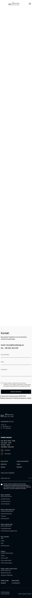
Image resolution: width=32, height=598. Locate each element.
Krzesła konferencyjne (7, 511)
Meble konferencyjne (8, 509)
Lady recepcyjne (5, 503)
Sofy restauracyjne (6, 560)
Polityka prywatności (6, 398)
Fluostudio (29, 593)
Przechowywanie (5, 501)
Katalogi (4, 464)
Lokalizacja (7, 76)
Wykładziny (15, 580)
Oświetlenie (5, 580)
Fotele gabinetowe (6, 528)
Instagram (7, 453)
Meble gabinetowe (7, 524)
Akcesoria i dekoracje (7, 575)
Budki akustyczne (6, 570)
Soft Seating (5, 536)
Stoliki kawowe (5, 518)
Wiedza (3, 467)
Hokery (3, 555)
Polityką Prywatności (21, 487)
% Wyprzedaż (16, 583)
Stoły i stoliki (4, 558)
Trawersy (3, 516)
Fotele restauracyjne (6, 562)
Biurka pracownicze (6, 496)
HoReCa (3, 551)
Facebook (7, 450)
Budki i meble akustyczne (9, 568)
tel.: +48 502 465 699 (9, 348)
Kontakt (19, 467)
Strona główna (4, 10)
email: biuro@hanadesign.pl (12, 345)
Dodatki (3, 583)
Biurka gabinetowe (6, 526)
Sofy (2, 538)
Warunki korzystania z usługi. (22, 398)
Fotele (2, 540)
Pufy (2, 543)
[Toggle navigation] (30, 3)
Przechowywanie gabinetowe (9, 530)
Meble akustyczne (6, 572)
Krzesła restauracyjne (7, 553)
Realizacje (4, 461)
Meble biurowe (5, 495)
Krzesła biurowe (5, 499)
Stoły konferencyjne (6, 513)
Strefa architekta (23, 461)
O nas (18, 464)
